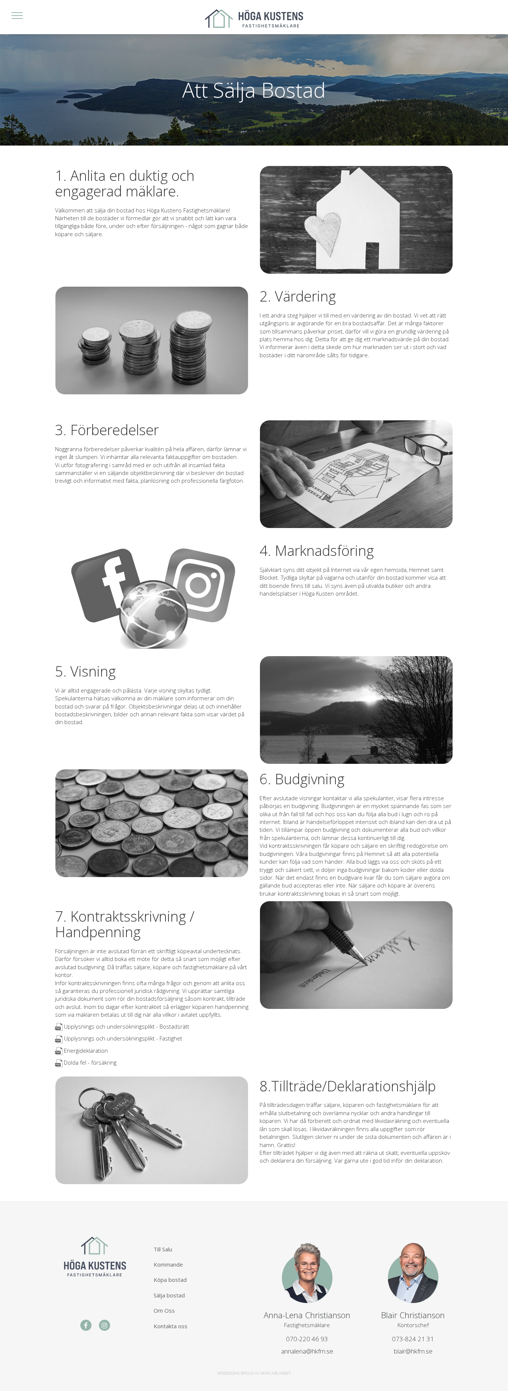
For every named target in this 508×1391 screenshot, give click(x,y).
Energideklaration (86, 1050)
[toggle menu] (17, 15)
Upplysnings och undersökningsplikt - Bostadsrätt (126, 1026)
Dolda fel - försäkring (90, 1062)
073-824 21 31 (413, 1339)
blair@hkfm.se (413, 1351)
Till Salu (163, 1249)
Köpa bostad (170, 1279)
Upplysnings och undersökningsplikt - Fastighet (123, 1038)
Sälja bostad (169, 1295)
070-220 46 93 (307, 1339)
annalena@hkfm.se (307, 1351)
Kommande (168, 1264)
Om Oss (164, 1310)
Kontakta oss (170, 1326)
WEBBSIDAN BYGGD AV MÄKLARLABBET (254, 1373)
